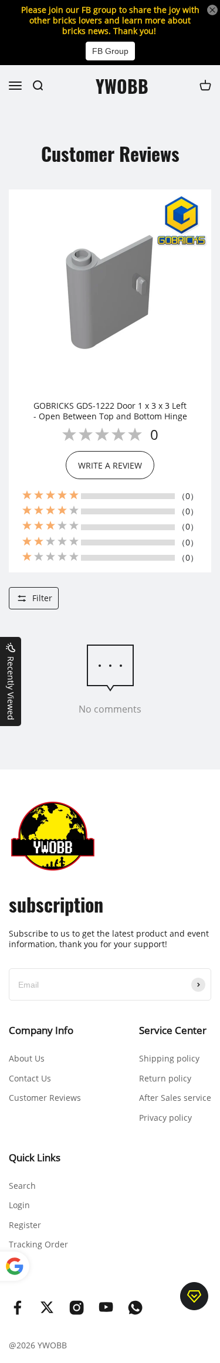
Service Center (173, 1030)
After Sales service (175, 1097)
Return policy (165, 1078)
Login (19, 1205)
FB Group (110, 51)
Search (22, 1185)
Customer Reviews (45, 1097)
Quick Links (34, 1157)
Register (25, 1224)
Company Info (41, 1030)
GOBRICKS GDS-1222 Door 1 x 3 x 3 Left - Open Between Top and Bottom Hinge (110, 411)
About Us (27, 1058)
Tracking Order (38, 1244)
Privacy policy (165, 1117)
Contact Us (30, 1078)
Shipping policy (169, 1058)
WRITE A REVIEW (110, 465)
